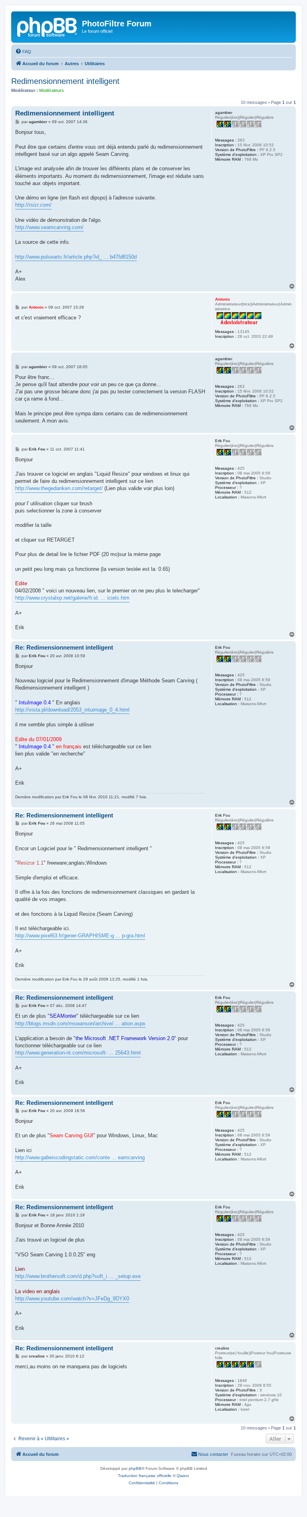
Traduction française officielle (144, 1475)
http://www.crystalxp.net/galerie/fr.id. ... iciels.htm (72, 598)
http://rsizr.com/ (33, 205)
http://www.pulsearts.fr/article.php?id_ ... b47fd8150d (76, 257)
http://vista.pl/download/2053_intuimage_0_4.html (72, 710)
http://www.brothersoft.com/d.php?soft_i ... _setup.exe (78, 1276)
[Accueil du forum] (47, 26)
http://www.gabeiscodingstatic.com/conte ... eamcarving (80, 1157)
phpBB (135, 1468)
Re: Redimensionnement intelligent (64, 647)
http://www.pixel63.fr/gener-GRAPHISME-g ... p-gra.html (80, 936)
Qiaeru (183, 1475)
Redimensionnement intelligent (65, 81)
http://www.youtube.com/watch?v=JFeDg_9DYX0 (72, 1299)
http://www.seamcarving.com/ (49, 227)
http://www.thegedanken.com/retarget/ (59, 488)
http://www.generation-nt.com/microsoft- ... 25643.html (78, 1053)
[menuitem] (23, 51)
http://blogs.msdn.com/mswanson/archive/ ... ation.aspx (80, 1024)
